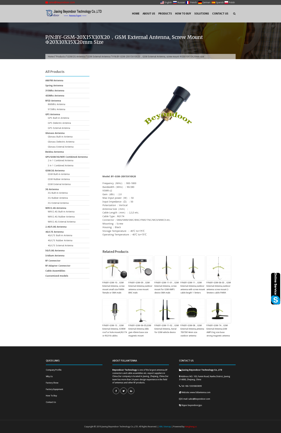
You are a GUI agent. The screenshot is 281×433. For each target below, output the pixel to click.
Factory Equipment (54, 389)
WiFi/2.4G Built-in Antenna (61, 211)
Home (135, 13)
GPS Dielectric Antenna (59, 123)
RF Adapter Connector (57, 265)
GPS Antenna (52, 114)
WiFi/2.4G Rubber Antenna (61, 216)
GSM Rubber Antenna (59, 179)
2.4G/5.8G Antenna (56, 226)
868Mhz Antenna (56, 104)
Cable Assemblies (55, 270)
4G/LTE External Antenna (60, 245)
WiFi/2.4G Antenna (55, 208)
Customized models (56, 275)
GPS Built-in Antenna (58, 118)
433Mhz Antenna (54, 95)
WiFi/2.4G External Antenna (61, 221)
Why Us (49, 376)
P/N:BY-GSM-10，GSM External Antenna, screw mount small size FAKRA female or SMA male (113, 287)
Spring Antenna (54, 85)
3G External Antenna (58, 203)
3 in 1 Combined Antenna (60, 165)
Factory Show (52, 383)
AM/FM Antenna (54, 80)
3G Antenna (52, 189)
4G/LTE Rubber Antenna (60, 240)
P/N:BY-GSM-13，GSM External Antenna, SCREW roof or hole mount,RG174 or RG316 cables (114, 330)
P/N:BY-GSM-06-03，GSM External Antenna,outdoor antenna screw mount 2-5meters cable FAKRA (219, 287)
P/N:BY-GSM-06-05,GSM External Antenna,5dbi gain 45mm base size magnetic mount (139, 330)
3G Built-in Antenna (58, 193)
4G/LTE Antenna (54, 232)
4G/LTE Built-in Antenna (60, 235)
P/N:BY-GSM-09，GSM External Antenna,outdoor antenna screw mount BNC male (140, 287)
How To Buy (183, 13)
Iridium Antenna (54, 255)
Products (165, 13)
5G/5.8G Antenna (55, 250)
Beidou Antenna (54, 152)
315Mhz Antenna (54, 90)
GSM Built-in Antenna (59, 174)
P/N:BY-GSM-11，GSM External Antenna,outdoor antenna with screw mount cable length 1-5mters (193, 287)
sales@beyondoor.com (61, 2)
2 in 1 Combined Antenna (60, 160)
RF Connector (52, 260)
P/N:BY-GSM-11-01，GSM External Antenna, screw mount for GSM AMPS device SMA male (166, 287)
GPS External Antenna (59, 128)
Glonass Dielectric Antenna (61, 141)
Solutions (201, 13)
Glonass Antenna (55, 133)
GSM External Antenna (98, 56)
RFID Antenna (53, 100)
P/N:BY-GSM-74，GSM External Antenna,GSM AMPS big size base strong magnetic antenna (218, 330)
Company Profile (53, 370)
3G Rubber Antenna (58, 198)
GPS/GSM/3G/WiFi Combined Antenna (66, 157)
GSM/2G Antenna (76, 56)
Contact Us (220, 13)
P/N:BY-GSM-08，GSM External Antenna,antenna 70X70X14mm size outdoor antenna (192, 330)
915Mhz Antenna (56, 109)
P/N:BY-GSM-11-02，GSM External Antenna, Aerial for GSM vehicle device (166, 328)
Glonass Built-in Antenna (60, 136)
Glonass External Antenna (61, 146)
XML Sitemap (165, 426)
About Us (149, 13)
